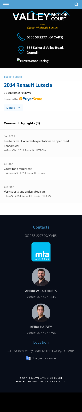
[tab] (41, 96)
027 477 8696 (46, 333)
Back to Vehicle (14, 76)
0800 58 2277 (37, 37)
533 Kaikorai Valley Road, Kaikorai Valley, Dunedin (40, 351)
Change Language (43, 358)
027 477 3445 (46, 297)
